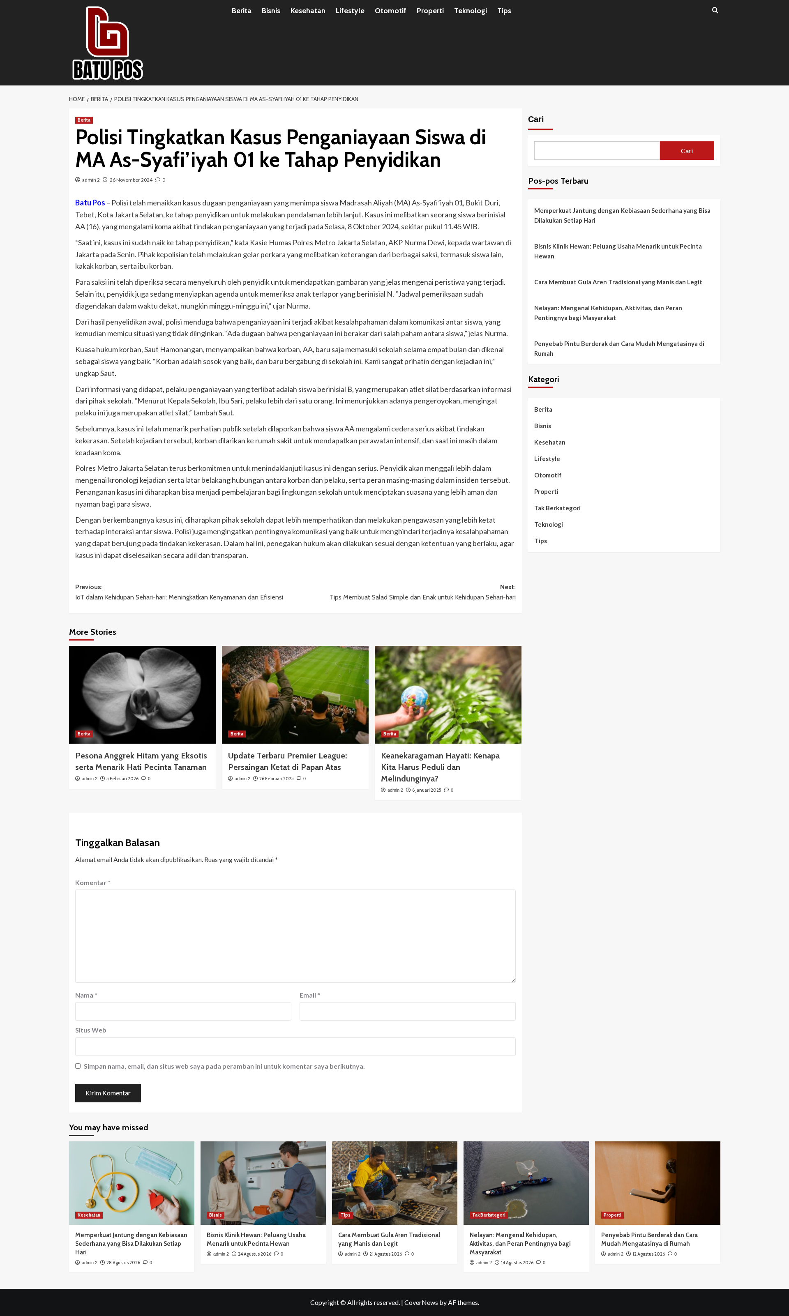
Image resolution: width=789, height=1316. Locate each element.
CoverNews (421, 1302)
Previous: (179, 592)
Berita (241, 10)
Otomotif (390, 10)
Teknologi (470, 10)
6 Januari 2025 (426, 790)
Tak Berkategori (557, 508)
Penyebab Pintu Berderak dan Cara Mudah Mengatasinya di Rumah (619, 348)
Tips (504, 10)
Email (310, 995)
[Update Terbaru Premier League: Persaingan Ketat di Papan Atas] (295, 695)
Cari (536, 119)
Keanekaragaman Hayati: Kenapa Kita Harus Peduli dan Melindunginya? (440, 767)
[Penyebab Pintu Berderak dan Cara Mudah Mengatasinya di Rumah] (657, 1183)
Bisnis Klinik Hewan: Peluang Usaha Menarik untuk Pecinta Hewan (618, 251)
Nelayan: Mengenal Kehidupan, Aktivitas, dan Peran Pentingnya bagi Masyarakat (608, 312)
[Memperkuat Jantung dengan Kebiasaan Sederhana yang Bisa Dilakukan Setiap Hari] (131, 1183)
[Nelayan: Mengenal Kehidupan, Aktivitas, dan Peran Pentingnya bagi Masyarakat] (526, 1183)
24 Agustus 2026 (254, 1254)
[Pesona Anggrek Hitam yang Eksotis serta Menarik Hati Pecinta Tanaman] (142, 695)
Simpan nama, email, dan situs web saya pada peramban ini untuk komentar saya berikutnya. (224, 1066)
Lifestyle (350, 10)
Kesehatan (308, 10)
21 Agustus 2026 (385, 1254)
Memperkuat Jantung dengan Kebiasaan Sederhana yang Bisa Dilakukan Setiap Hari (622, 215)
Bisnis (271, 10)
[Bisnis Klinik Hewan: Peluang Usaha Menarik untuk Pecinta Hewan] (263, 1183)
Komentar (93, 882)
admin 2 (91, 180)
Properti (430, 10)
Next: (423, 592)
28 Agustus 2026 (123, 1262)
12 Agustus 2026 (648, 1254)
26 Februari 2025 (276, 778)
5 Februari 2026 (122, 778)
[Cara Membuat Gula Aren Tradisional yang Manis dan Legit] (394, 1183)
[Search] (715, 10)
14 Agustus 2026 (517, 1262)
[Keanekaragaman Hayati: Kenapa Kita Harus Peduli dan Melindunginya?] (448, 695)
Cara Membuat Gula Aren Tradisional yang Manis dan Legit (618, 282)
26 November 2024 (131, 180)
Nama (86, 995)
